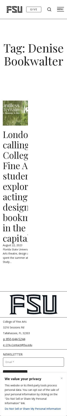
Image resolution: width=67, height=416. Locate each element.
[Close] (63, 378)
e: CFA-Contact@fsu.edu (17, 345)
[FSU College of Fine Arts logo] (9, 9)
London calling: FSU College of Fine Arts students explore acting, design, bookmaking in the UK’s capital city (27, 186)
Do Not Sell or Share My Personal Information (33, 408)
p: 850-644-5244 (14, 339)
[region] (33, 394)
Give (33, 9)
